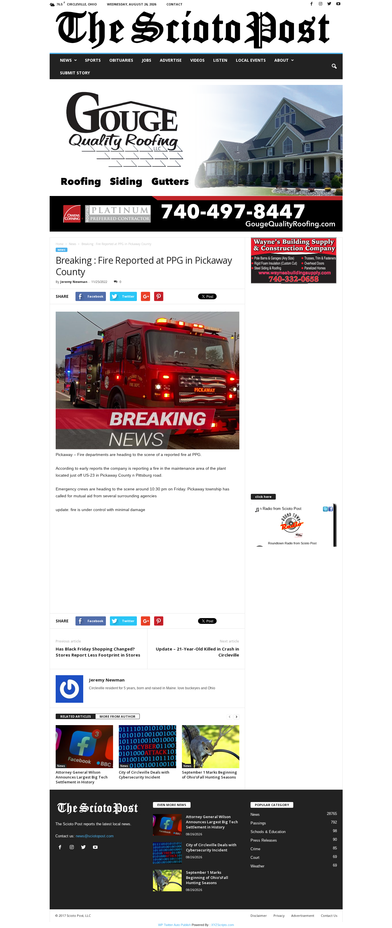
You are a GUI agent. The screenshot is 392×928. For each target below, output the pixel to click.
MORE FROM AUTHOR (117, 716)
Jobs (146, 60)
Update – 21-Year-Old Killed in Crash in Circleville (197, 652)
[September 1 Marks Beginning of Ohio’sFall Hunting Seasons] (210, 746)
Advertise (171, 60)
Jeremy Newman (74, 281)
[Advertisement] (104, 563)
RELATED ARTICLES (75, 716)
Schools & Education (268, 832)
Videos (197, 60)
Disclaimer (259, 915)
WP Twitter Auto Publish (174, 925)
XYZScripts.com (222, 925)
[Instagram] (320, 4)
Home (59, 244)
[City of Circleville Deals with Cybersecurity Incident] (147, 746)
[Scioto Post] (196, 30)
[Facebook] (311, 4)
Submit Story (75, 72)
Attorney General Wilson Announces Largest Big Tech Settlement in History (82, 777)
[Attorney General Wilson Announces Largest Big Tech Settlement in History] (84, 746)
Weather (257, 866)
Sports (93, 60)
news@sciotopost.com (95, 836)
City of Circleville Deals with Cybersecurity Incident (144, 775)
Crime (255, 849)
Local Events (251, 60)
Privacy (279, 915)
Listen (220, 60)
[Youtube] (338, 4)
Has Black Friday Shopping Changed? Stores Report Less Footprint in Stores (98, 652)
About (281, 60)
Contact (174, 4)
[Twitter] (329, 4)
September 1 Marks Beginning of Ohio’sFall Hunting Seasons (209, 775)
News (66, 60)
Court (255, 857)
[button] (334, 66)
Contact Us (329, 915)
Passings (258, 823)
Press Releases (264, 840)
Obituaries (121, 60)
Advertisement (302, 915)
